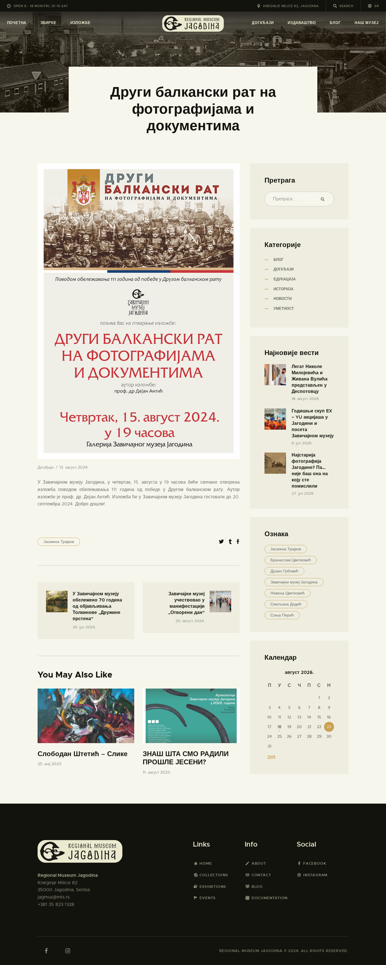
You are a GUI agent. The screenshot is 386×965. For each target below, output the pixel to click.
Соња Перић (282, 615)
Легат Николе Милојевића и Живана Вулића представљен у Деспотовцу (310, 379)
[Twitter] (221, 542)
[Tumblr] (230, 542)
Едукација (285, 279)
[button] (373, 5)
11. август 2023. (157, 772)
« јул (269, 757)
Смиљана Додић (286, 604)
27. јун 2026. (303, 493)
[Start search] (335, 6)
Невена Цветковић (287, 593)
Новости (283, 298)
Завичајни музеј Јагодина (294, 582)
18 (279, 726)
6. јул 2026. (302, 443)
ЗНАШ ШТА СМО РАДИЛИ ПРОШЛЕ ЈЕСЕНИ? (186, 758)
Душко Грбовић (284, 571)
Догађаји (46, 467)
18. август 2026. (306, 398)
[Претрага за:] (299, 199)
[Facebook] (238, 542)
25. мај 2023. (50, 763)
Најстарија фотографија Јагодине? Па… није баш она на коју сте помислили (310, 470)
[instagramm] (67, 950)
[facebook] (46, 950)
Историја (283, 289)
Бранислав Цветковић (290, 559)
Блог (278, 259)
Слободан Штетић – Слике (82, 754)
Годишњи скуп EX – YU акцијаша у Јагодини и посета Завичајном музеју (313, 423)
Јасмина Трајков (59, 541)
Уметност (284, 308)
